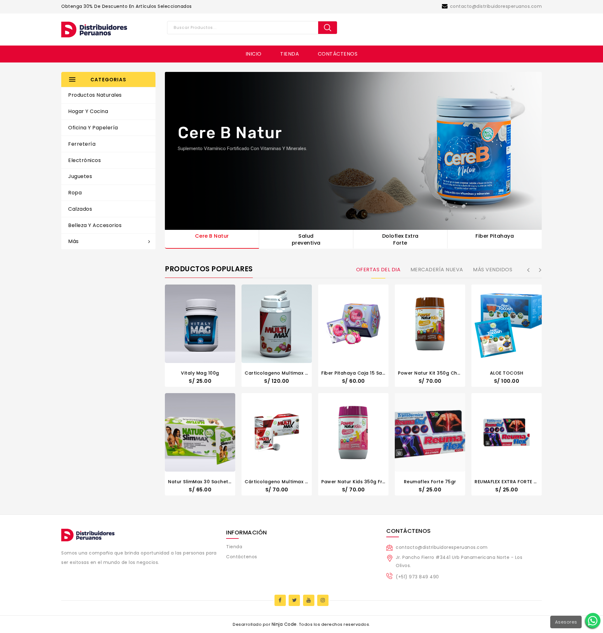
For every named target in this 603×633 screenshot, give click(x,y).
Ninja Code (284, 624)
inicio (254, 53)
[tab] (378, 270)
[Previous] (528, 270)
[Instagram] (323, 600)
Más (73, 241)
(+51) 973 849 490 (417, 577)
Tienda (289, 53)
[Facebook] (280, 600)
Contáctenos (338, 53)
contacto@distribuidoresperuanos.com (496, 6)
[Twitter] (294, 600)
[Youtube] (308, 600)
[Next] (540, 270)
